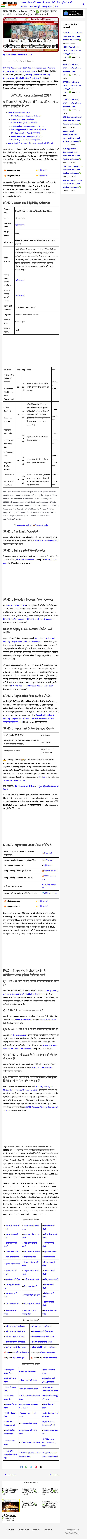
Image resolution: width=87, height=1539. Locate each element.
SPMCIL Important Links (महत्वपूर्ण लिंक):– (26, 140)
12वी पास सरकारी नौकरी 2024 (16, 1347)
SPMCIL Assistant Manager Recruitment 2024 (32, 686)
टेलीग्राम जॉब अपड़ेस (41, 525)
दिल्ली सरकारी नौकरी (12, 1251)
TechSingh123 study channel (14, 780)
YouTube (41, 777)
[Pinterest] (36, 1466)
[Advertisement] (31, 352)
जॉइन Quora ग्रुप (18, 1357)
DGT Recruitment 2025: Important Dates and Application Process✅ (72, 120)
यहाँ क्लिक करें (43, 170)
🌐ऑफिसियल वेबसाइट (49, 893)
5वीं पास (8, 1326)
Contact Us (48, 1530)
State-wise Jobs (24, 786)
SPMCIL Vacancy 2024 (44, 499)
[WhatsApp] (26, 1466)
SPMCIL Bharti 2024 (26, 499)
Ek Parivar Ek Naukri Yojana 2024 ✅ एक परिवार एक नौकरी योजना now (50, 1491)
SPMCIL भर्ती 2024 (32, 495)
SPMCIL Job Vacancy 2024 (13, 502)
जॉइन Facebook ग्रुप (47, 1352)
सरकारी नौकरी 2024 (18, 1326)
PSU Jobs (24, 1453)
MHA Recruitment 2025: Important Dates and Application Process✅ (72, 183)
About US (36, 1530)
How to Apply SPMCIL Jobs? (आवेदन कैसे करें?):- (29, 129)
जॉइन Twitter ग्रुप (51, 1357)
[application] (57, 6)
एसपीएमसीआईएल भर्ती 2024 (48, 495)
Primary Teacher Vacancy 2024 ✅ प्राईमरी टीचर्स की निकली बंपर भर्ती (30, 1491)
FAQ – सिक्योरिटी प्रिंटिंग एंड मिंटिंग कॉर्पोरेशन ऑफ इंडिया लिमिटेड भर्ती (30, 143)
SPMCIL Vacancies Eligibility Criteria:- (26, 116)
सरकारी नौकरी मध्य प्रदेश (32, 1295)
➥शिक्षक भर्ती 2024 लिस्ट (27, 1371)
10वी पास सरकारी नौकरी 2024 (16, 1342)
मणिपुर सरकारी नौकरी (51, 1279)
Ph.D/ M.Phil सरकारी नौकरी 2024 (44, 1347)
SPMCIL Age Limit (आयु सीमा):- (22, 119)
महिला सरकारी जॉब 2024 (28, 1380)
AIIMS (22, 1423)
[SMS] (41, 1466)
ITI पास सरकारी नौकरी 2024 (41, 1326)
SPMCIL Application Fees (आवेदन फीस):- (26, 133)
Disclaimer (10, 1530)
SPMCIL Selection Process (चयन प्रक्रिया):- (27, 126)
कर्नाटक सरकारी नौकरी (31, 1279)
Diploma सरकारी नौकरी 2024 (42, 1331)
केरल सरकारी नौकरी (30, 1286)
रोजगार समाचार (52, 1456)
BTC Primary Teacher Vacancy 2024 (49, 1442)
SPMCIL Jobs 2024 (10, 499)
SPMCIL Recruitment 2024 (15, 68)
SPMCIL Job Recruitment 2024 (37, 502)
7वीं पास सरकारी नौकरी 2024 (15, 1331)
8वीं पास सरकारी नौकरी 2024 (15, 1337)
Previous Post (9, 1475)
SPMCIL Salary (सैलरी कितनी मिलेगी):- (24, 123)
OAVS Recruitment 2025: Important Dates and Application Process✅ (73, 169)
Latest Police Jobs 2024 (30, 1442)
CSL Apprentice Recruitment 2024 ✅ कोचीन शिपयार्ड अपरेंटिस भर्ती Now (9, 1517)
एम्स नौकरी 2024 (31, 1423)
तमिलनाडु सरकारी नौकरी (32, 1304)
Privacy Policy (23, 1530)
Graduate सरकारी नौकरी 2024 (43, 1337)
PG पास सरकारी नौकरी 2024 (42, 1342)
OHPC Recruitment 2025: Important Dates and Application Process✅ (73, 36)
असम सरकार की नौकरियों (32, 1251)
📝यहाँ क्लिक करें (47, 860)
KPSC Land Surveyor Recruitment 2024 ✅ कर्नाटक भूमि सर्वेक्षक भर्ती (10, 1491)
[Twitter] (31, 1466)
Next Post (55, 1475)
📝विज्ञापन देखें (47, 853)
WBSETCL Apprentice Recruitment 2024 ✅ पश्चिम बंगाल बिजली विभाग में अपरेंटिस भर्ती (51, 1504)
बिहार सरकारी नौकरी (12, 1257)
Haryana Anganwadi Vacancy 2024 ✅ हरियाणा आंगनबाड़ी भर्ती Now (30, 1504)
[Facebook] (21, 1466)
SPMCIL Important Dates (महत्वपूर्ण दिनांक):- (27, 136)
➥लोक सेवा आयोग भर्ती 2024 (28, 1389)
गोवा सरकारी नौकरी (30, 1257)
